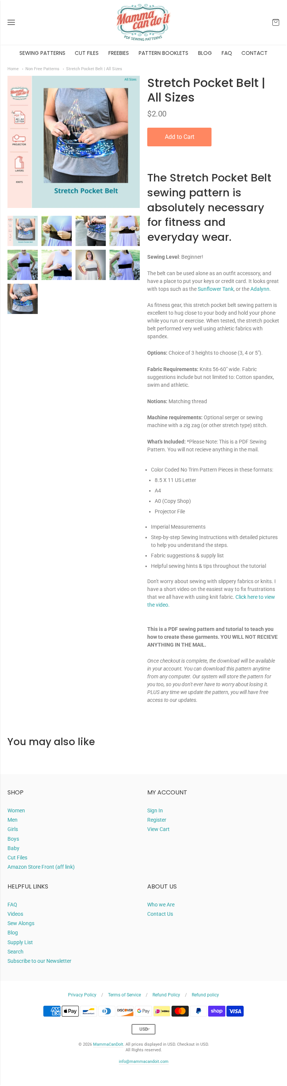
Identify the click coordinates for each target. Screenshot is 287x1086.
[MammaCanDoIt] (143, 22)
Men (12, 820)
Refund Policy (166, 995)
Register (156, 820)
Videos (15, 914)
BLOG (205, 53)
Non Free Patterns (42, 68)
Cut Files (17, 858)
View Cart (158, 829)
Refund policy (205, 995)
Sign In (155, 810)
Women (16, 810)
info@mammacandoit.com (144, 1061)
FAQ (227, 53)
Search (15, 952)
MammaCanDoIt (108, 1044)
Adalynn (259, 289)
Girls (12, 829)
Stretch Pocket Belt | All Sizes (94, 68)
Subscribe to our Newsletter (39, 961)
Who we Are (161, 905)
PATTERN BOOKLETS (163, 53)
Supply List (20, 942)
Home (13, 68)
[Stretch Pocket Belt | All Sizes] (22, 231)
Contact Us (160, 914)
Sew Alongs (20, 923)
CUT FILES (87, 53)
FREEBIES (118, 53)
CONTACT (254, 53)
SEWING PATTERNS (42, 53)
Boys (13, 839)
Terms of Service (124, 995)
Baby (13, 848)
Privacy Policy (82, 995)
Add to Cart (179, 136)
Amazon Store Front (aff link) (41, 867)
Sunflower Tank (216, 289)
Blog (12, 933)
